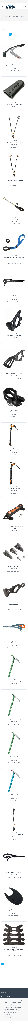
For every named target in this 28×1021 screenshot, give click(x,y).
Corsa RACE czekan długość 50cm (14, 796)
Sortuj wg (14, 25)
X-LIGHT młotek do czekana (14, 335)
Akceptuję (8, 1017)
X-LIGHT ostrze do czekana (14, 297)
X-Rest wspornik (14, 910)
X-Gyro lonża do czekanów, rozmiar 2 (14, 180)
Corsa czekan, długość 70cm (14, 757)
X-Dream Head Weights (14, 566)
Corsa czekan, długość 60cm (14, 719)
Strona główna (7, 16)
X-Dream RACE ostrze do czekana (14, 872)
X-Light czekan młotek (14, 450)
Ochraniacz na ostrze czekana (14, 65)
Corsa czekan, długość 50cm (14, 681)
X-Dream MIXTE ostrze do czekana (14, 643)
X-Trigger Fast (14, 411)
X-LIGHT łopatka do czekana (14, 373)
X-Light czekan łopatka (14, 488)
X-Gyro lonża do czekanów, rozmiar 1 (14, 142)
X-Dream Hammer (14, 604)
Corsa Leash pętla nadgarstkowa (14, 834)
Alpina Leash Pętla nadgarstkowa (14, 219)
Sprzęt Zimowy (15, 16)
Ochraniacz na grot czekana (14, 104)
